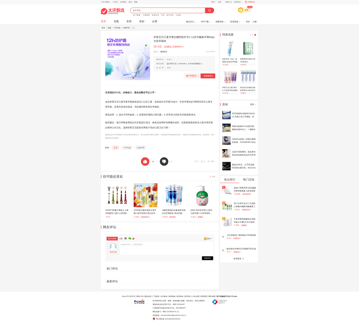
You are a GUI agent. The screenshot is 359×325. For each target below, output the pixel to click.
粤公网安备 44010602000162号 (168, 319)
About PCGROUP (128, 296)
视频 (135, 2)
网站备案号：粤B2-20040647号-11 (166, 312)
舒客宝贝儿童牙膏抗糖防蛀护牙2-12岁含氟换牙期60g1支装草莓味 (184, 39)
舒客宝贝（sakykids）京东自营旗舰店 (185, 64)
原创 (141, 21)
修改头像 (113, 252)
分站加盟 (196, 296)
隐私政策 (148, 296)
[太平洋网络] (139, 301)
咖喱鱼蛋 (163, 52)
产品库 (115, 2)
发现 (129, 21)
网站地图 (212, 296)
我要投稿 (251, 2)
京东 (169, 59)
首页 (103, 21)
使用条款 (180, 296)
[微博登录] (134, 238)
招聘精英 (204, 296)
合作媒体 (164, 296)
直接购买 (208, 76)
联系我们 (188, 296)
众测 (154, 21)
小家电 (178, 15)
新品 (130, 2)
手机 (163, 15)
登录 (213, 2)
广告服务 (156, 296)
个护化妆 (117, 28)
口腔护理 (126, 28)
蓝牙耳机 (170, 15)
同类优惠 (227, 34)
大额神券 (146, 15)
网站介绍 (140, 296)
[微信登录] (130, 238)
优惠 (116, 21)
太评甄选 (123, 2)
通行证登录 (112, 239)
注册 (219, 2)
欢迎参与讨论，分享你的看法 (132, 245)
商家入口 (228, 2)
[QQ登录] (126, 238)
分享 (212, 161)
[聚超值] (112, 11)
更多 (253, 104)
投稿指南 (172, 296)
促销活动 (155, 15)
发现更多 (237, 258)
